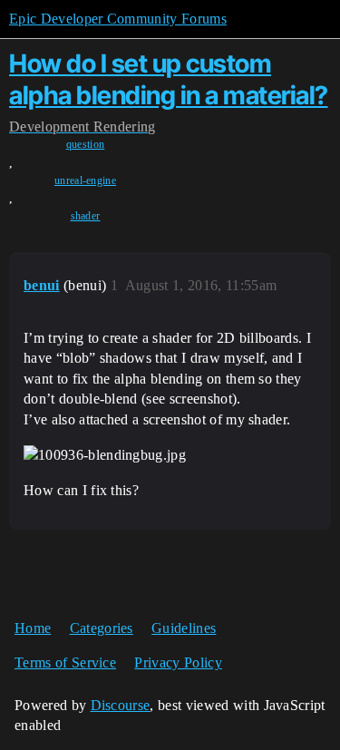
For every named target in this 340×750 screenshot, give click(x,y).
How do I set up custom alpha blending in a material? (168, 79)
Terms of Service (65, 662)
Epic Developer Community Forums (118, 18)
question (85, 144)
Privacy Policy (177, 662)
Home (33, 628)
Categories (101, 628)
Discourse (121, 705)
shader (86, 215)
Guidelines (183, 628)
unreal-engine (85, 180)
